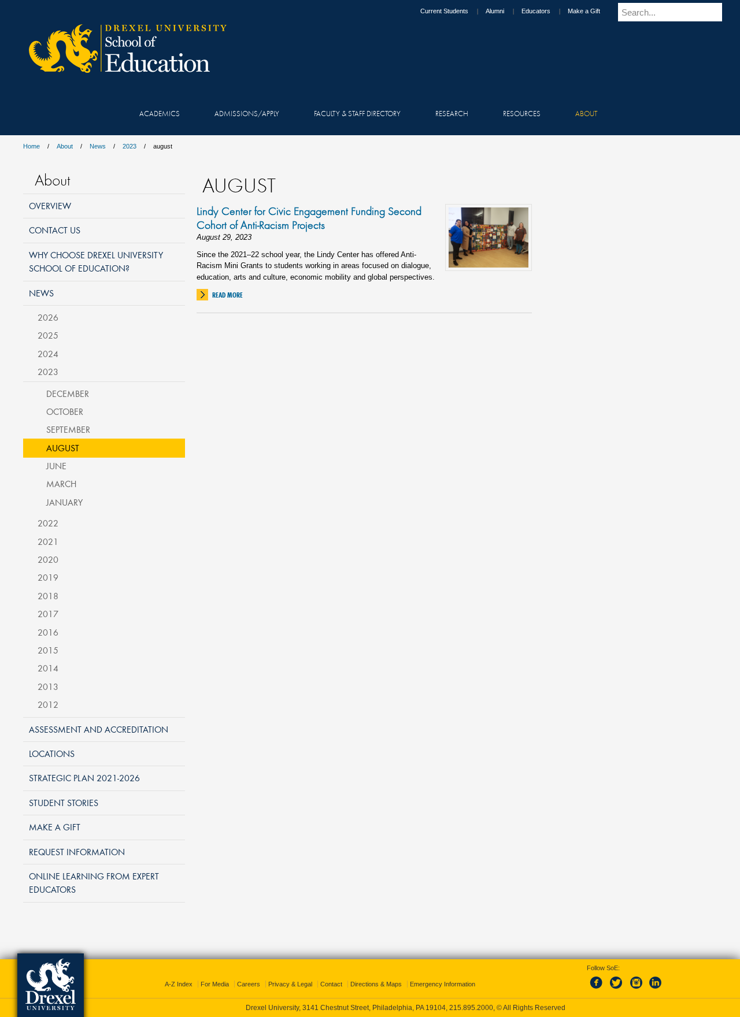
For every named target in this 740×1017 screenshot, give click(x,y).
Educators (535, 11)
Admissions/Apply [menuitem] (246, 113)
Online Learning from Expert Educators (94, 882)
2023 (129, 146)
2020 (48, 559)
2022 (48, 523)
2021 (48, 541)
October (64, 411)
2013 (48, 686)
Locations (52, 753)
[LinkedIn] (655, 989)
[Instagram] (636, 989)
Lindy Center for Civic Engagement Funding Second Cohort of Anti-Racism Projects (309, 218)
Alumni (495, 11)
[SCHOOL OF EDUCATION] (122, 69)
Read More (227, 295)
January (64, 502)
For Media (215, 984)
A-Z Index (179, 984)
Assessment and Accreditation (98, 729)
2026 (48, 317)
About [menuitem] (586, 113)
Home (31, 146)
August (62, 448)
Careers (248, 984)
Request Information (77, 852)
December (67, 393)
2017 (48, 613)
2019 (48, 577)
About (65, 146)
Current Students (444, 11)
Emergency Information (442, 984)
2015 (48, 650)
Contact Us (54, 230)
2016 (48, 632)
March (61, 483)
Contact (331, 984)
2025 (48, 335)
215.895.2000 (471, 1008)
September (68, 429)
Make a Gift (584, 11)
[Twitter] (617, 989)
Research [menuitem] (451, 113)
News (98, 146)
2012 (48, 704)
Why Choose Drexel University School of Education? (96, 261)
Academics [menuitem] (159, 113)
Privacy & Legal (290, 984)
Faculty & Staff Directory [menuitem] (357, 113)
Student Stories (63, 802)
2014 (48, 668)
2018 (48, 596)
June (56, 466)
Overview (50, 205)
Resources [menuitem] (522, 113)
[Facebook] (598, 989)
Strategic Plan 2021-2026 (84, 778)
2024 (48, 353)
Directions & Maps (376, 984)
